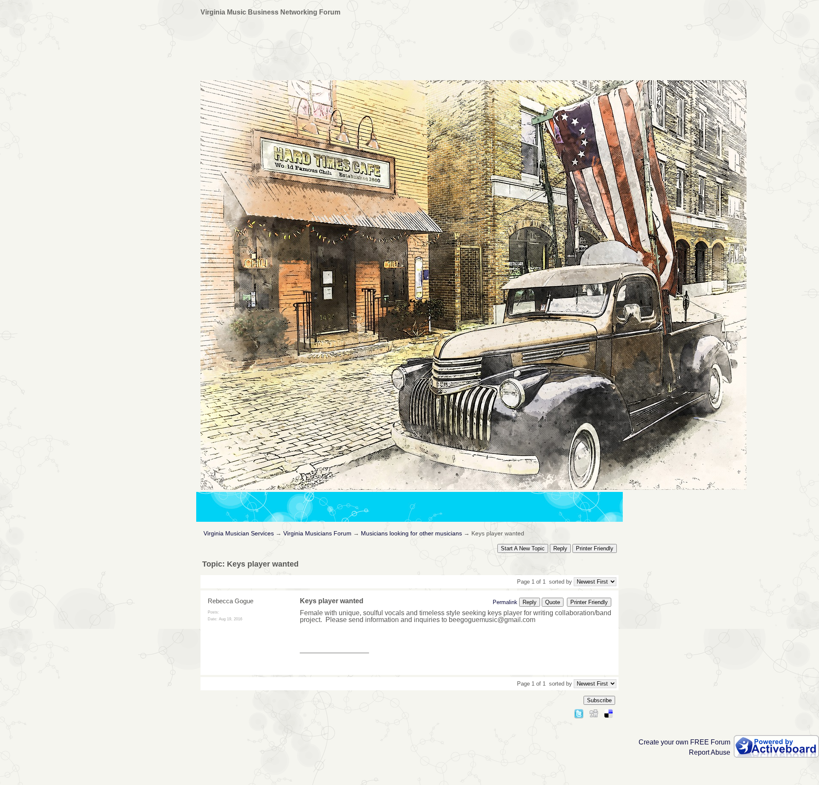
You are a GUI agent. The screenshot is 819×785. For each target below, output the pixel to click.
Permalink (505, 602)
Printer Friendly (594, 548)
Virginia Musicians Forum (317, 533)
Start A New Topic (523, 548)
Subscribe (599, 700)
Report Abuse (709, 752)
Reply (560, 548)
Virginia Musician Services (238, 533)
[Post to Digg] (593, 712)
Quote (552, 602)
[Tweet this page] (579, 712)
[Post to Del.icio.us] (608, 712)
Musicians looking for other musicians (411, 533)
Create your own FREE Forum (684, 742)
